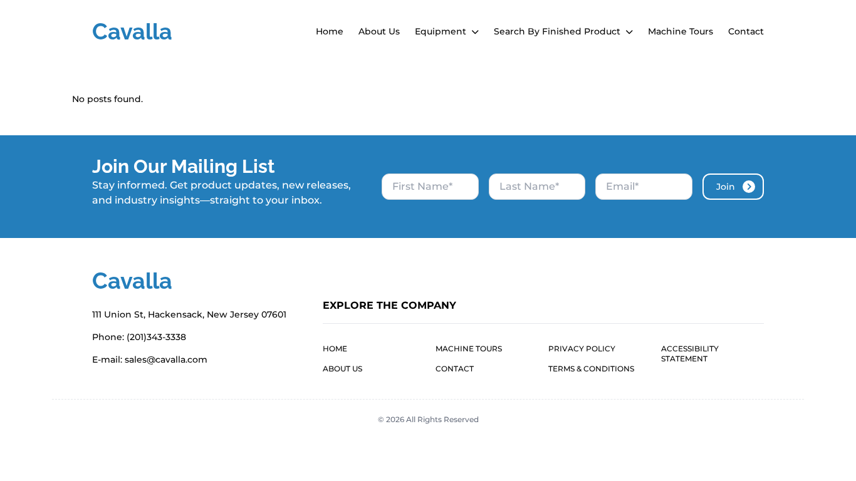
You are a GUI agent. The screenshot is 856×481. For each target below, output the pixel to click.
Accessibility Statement (690, 353)
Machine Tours (680, 31)
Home (329, 31)
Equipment (442, 31)
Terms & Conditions (591, 368)
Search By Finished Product (558, 31)
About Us (379, 31)
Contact (746, 31)
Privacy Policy (581, 348)
